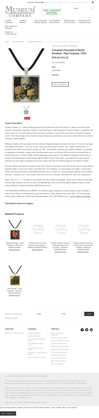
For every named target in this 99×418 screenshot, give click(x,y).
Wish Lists (67, 2)
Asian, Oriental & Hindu (58, 358)
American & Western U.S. (59, 343)
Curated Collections (9, 21)
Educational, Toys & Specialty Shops (85, 21)
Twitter (86, 329)
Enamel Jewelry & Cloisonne (60, 341)
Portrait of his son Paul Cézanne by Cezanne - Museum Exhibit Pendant (37, 245)
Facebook (82, 329)
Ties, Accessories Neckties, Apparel (40, 21)
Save (28, 118)
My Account (48, 2)
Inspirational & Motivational (59, 349)
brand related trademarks (50, 395)
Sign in (74, 2)
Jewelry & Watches (23, 21)
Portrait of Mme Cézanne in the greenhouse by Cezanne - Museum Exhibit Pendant (60, 246)
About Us (52, 388)
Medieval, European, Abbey (60, 346)
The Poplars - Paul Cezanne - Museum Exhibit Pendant (14, 291)
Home (7, 41)
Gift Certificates (58, 2)
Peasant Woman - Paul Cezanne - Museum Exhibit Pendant (14, 245)
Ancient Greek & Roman (59, 355)
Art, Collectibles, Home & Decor (55, 21)
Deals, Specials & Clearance (11, 27)
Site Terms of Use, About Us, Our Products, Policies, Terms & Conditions (26, 376)
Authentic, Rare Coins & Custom (69, 21)
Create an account (83, 2)
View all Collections (57, 364)
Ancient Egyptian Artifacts (59, 352)
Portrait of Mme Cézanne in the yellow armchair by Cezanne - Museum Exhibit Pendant (83, 246)
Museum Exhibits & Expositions (57, 334)
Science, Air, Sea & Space (59, 338)
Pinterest (91, 329)
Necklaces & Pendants (35, 41)
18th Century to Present (58, 361)
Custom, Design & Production (80, 196)
